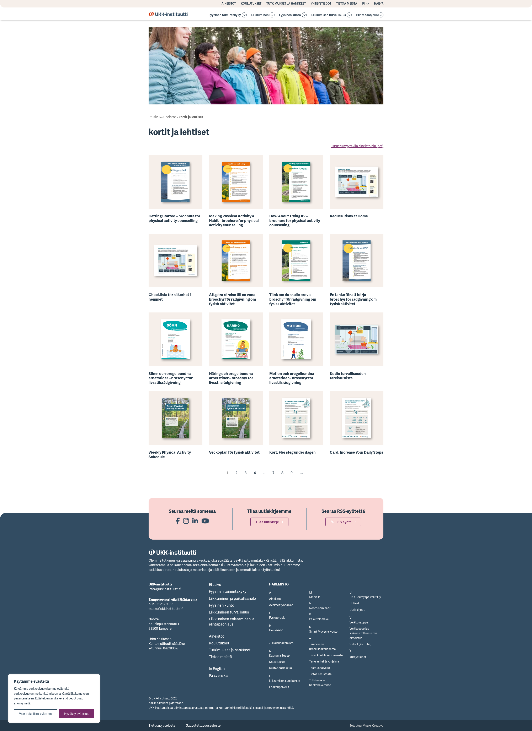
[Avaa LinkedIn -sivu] (195, 520)
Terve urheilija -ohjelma (324, 661)
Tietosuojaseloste (162, 725)
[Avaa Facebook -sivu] (178, 520)
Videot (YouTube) (360, 644)
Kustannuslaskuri (280, 668)
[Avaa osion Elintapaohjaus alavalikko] (380, 14)
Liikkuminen (260, 15)
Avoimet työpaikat (281, 605)
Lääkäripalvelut (279, 687)
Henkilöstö (276, 630)
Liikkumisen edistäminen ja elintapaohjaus (231, 621)
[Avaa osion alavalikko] (244, 14)
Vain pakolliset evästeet (35, 714)
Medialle (314, 597)
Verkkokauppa (359, 622)
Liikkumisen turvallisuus (328, 15)
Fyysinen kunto (290, 15)
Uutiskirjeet (357, 610)
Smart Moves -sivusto (323, 631)
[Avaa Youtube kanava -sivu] (205, 520)
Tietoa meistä (346, 3)
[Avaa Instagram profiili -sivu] (186, 520)
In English (217, 668)
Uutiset (354, 603)
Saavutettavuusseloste (203, 725)
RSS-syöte (343, 522)
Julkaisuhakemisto (281, 643)
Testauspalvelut (319, 668)
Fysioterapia (277, 618)
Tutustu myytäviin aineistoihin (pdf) (357, 146)
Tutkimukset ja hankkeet (286, 3)
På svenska (218, 675)
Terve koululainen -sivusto (326, 655)
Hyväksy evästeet (76, 714)
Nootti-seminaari (320, 608)
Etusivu (154, 117)
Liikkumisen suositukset (284, 681)
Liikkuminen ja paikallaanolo (232, 598)
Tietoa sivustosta (320, 674)
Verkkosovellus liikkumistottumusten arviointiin (363, 633)
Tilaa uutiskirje (267, 522)
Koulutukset (251, 3)
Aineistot (229, 3)
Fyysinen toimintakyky (225, 15)
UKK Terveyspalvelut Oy (365, 597)
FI (363, 3)
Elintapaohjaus (367, 15)
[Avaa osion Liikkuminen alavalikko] (272, 14)
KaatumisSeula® (279, 656)
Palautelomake (319, 619)
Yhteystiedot (321, 3)
